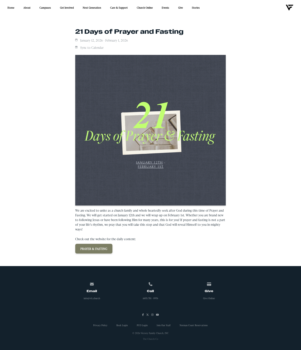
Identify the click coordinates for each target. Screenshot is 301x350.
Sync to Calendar (92, 47)
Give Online (209, 298)
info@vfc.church (92, 298)
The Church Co (150, 338)
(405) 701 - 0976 (150, 298)
